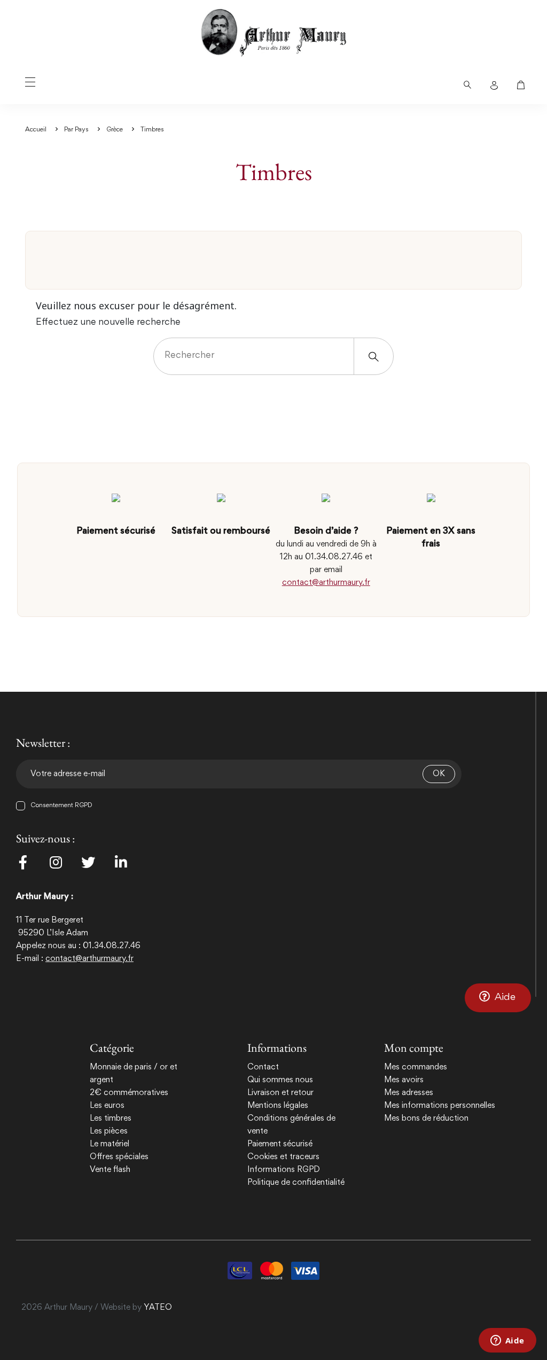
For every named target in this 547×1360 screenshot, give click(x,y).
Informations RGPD (283, 1170)
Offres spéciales (119, 1157)
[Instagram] (55, 862)
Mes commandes (415, 1067)
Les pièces (109, 1131)
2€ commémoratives (129, 1093)
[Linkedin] (121, 862)
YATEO (158, 1307)
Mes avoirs (404, 1080)
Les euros (107, 1105)
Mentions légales (277, 1105)
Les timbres (110, 1118)
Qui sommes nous (280, 1080)
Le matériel (109, 1144)
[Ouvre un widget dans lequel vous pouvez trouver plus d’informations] (507, 1341)
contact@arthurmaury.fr (326, 583)
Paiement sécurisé (279, 1144)
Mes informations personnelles (439, 1105)
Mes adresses (408, 1093)
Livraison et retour (280, 1093)
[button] (498, 997)
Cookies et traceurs (283, 1157)
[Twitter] (88, 862)
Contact (263, 1067)
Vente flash (110, 1170)
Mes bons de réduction (426, 1118)
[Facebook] (23, 862)
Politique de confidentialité (296, 1182)
